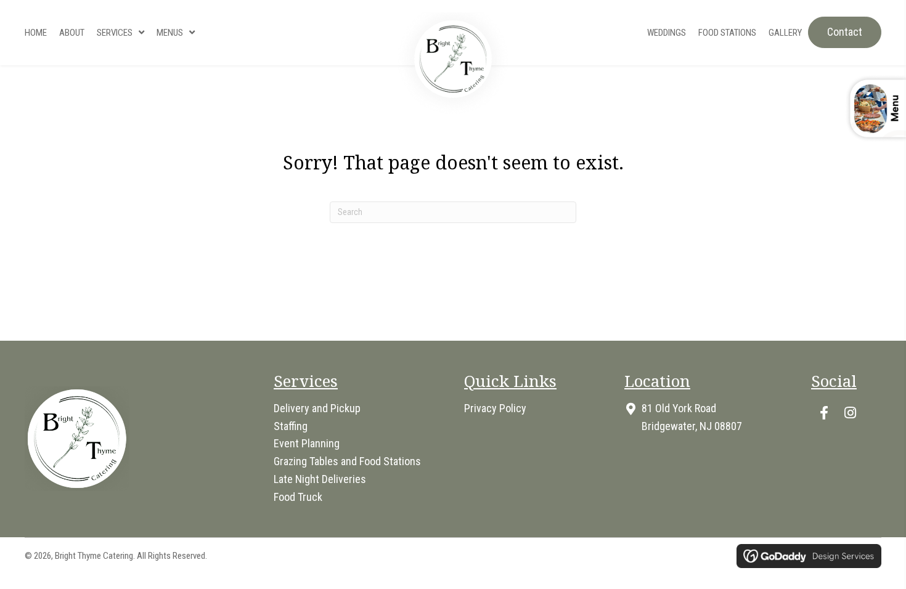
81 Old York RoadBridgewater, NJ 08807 (692, 417)
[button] (824, 413)
